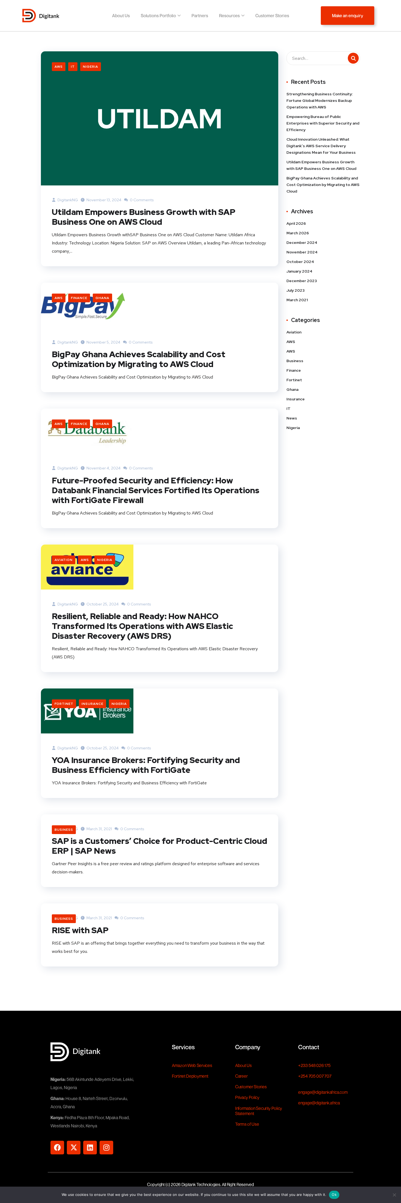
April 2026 (296, 223)
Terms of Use (247, 1124)
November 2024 (302, 252)
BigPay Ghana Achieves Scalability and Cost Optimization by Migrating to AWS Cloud (138, 359)
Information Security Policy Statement (258, 1111)
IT (73, 66)
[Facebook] (57, 1147)
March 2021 (297, 299)
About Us (121, 15)
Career (241, 1076)
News (291, 418)
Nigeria (90, 66)
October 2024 (300, 261)
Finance (79, 298)
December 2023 (301, 280)
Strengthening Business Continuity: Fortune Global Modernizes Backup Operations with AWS (319, 100)
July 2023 (295, 290)
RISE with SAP (80, 930)
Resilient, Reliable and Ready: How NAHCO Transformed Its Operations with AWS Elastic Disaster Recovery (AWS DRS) (142, 626)
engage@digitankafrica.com (323, 1092)
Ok (334, 1194)
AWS (59, 66)
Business (64, 829)
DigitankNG (67, 199)
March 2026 (297, 232)
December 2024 (301, 242)
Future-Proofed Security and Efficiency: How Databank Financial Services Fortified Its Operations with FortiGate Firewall (155, 490)
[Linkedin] (90, 1147)
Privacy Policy (247, 1097)
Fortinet (64, 704)
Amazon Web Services (192, 1065)
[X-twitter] (73, 1147)
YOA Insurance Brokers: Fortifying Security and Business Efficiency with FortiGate (146, 765)
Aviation (64, 560)
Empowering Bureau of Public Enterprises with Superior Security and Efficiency (322, 123)
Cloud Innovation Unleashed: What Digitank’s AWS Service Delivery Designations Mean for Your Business (321, 146)
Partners (199, 15)
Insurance (92, 704)
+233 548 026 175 (314, 1065)
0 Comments (141, 199)
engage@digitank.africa (319, 1103)
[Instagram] (106, 1147)
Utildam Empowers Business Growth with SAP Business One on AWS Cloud (143, 217)
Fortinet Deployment (190, 1076)
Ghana (102, 298)
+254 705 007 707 (314, 1076)
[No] (394, 1195)
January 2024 (299, 271)
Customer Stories (272, 15)
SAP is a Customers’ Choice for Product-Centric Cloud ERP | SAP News (159, 846)
